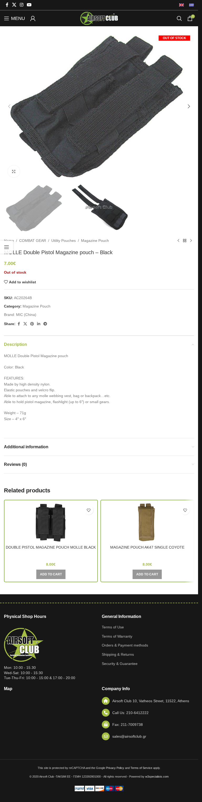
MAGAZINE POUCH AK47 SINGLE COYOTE (147, 547)
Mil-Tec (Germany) (50, 555)
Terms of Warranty (117, 636)
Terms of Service (141, 767)
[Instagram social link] (21, 5)
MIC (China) (26, 315)
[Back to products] (184, 241)
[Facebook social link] (7, 5)
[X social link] (14, 5)
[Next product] (191, 241)
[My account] (33, 18)
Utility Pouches (63, 240)
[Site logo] (99, 18)
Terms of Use (113, 627)
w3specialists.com (157, 776)
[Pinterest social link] (32, 323)
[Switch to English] (181, 5)
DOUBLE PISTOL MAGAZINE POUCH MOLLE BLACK (51, 547)
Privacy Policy (115, 767)
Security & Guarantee (120, 664)
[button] (9, 106)
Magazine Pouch (95, 240)
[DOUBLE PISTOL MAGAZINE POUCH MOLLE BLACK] (51, 522)
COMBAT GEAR (32, 240)
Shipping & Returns (118, 654)
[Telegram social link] (45, 323)
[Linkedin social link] (39, 323)
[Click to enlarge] (14, 171)
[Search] (179, 18)
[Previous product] (178, 241)
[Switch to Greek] (190, 5)
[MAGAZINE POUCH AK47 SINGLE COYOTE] (147, 522)
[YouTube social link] (29, 5)
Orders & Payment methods (125, 645)
